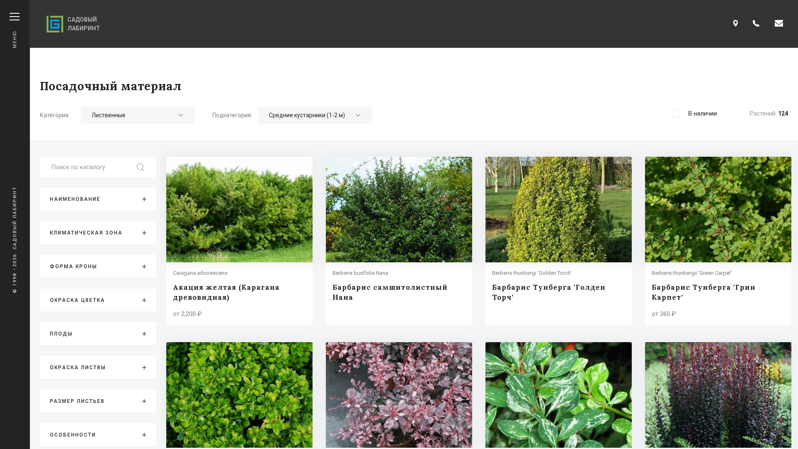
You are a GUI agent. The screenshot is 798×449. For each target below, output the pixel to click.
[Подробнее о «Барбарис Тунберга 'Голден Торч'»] (558, 241)
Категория (54, 115)
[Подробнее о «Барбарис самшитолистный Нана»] (399, 241)
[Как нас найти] (736, 24)
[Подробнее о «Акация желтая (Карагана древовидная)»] (239, 241)
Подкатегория (231, 115)
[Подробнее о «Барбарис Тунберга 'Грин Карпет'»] (718, 241)
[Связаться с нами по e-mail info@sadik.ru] (779, 24)
